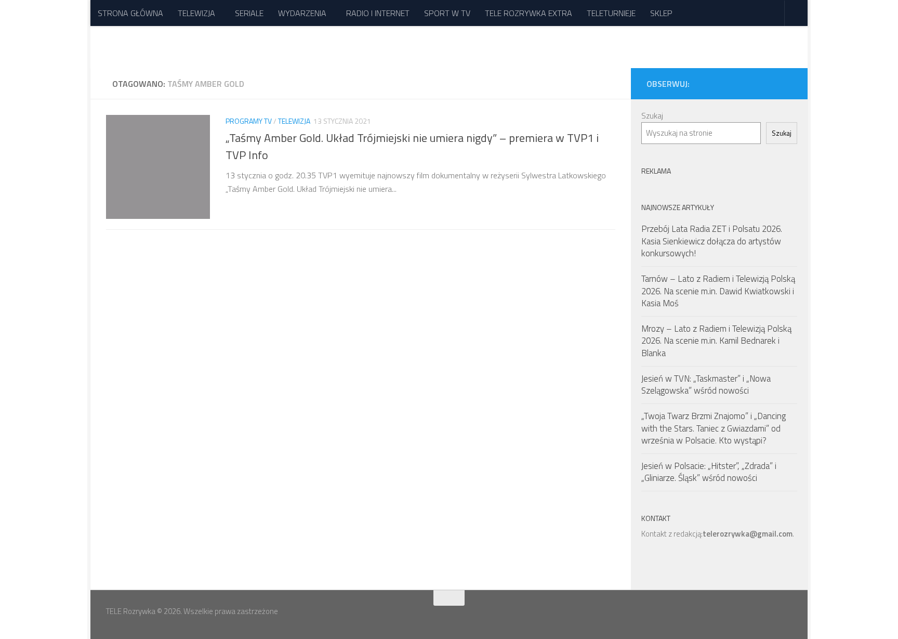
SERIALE (249, 13)
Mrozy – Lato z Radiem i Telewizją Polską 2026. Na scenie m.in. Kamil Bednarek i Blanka (716, 341)
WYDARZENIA (302, 13)
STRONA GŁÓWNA (130, 13)
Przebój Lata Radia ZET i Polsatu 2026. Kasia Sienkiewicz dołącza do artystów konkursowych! (711, 241)
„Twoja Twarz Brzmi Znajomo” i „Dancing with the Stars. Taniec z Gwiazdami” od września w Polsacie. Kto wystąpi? (713, 428)
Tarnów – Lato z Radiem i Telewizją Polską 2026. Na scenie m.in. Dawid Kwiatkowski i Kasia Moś (718, 291)
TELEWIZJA (196, 13)
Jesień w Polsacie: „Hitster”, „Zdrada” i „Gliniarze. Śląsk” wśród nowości (708, 472)
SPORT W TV (447, 13)
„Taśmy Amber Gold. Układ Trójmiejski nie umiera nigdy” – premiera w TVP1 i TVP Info (412, 146)
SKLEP (661, 13)
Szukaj (652, 116)
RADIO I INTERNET (378, 13)
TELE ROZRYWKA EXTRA (528, 13)
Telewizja (294, 120)
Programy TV (249, 120)
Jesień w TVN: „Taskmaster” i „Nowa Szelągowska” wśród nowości (706, 385)
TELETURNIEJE (611, 13)
